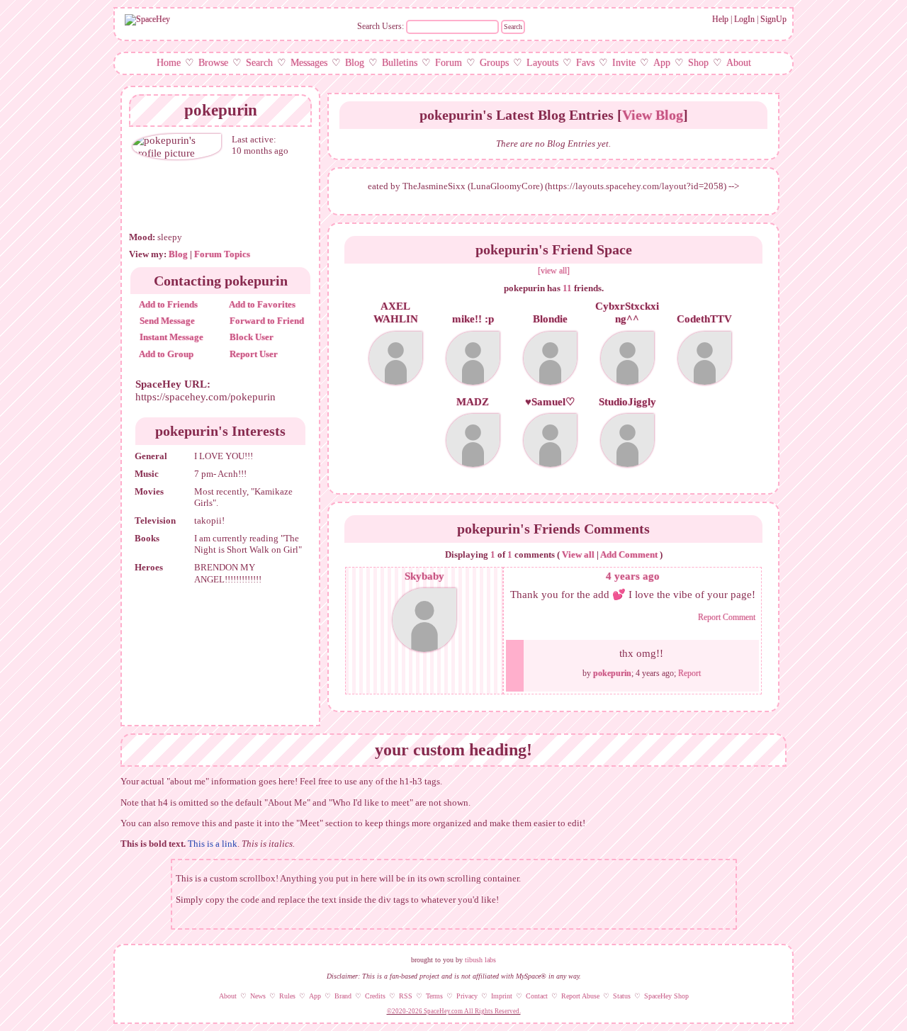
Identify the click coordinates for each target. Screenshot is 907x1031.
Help (720, 19)
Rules (287, 996)
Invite (624, 62)
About (738, 62)
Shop (698, 62)
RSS (405, 996)
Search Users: (380, 26)
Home (169, 62)
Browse (213, 62)
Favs (585, 62)
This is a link (212, 843)
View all (578, 554)
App (661, 62)
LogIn (744, 19)
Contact (537, 996)
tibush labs (480, 960)
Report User (252, 354)
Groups (494, 62)
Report (689, 673)
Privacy (467, 996)
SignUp (773, 19)
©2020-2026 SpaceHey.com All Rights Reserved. (454, 1011)
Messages (309, 62)
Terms (434, 996)
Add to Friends (167, 304)
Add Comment (629, 554)
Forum (448, 62)
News (258, 996)
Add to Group (165, 354)
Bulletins (399, 62)
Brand (342, 996)
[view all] (554, 271)
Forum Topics (222, 254)
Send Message (166, 320)
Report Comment (726, 617)
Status (622, 996)
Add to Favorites (261, 304)
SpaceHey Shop (666, 996)
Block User (250, 337)
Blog (354, 62)
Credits (375, 996)
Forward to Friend (265, 320)
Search (513, 26)
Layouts (542, 62)
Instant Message (170, 337)
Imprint (501, 996)
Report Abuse (580, 996)
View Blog (652, 115)
